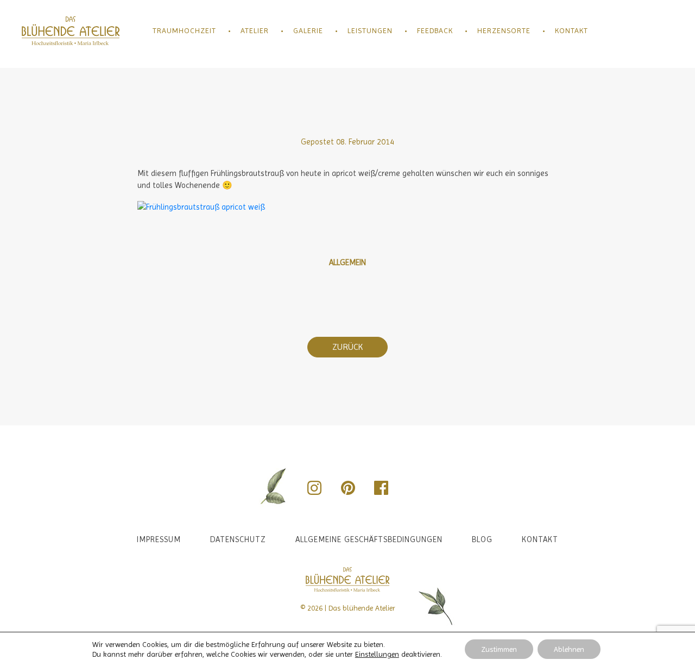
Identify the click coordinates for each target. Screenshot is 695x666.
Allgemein (347, 262)
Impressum (159, 539)
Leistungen (370, 30)
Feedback (435, 30)
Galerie (308, 30)
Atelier (255, 30)
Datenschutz (238, 539)
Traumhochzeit (184, 30)
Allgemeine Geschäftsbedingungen (369, 539)
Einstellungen (377, 654)
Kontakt (571, 30)
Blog (482, 539)
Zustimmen (499, 649)
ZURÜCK (347, 347)
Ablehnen (569, 649)
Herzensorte (503, 30)
